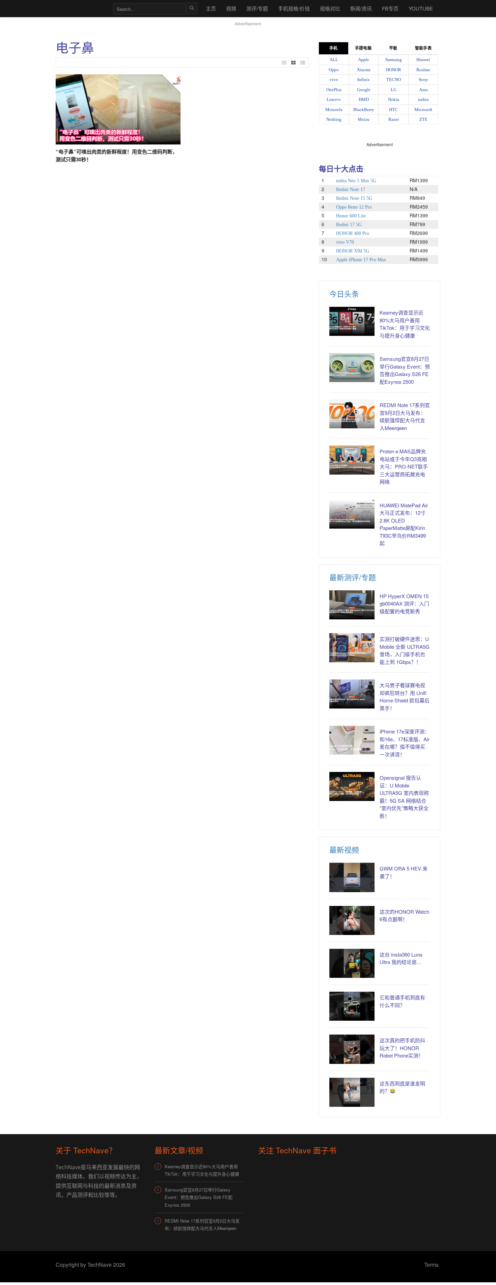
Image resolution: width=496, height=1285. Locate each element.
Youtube (421, 8)
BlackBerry (363, 109)
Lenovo (334, 99)
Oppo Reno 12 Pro (354, 207)
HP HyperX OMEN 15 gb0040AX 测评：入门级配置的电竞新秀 (404, 603)
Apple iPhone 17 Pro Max (361, 259)
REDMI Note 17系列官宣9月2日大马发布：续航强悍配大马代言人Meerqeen (405, 416)
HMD (364, 99)
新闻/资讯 (361, 8)
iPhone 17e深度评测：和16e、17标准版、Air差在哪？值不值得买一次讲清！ (405, 743)
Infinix (363, 79)
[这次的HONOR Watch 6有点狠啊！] (352, 920)
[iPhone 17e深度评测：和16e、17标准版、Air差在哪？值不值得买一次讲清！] (352, 740)
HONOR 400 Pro (352, 233)
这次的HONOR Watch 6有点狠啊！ (404, 915)
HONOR (393, 69)
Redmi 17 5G (349, 224)
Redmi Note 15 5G (354, 198)
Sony (423, 79)
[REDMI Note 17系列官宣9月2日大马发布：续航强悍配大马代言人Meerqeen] (352, 413)
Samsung (393, 59)
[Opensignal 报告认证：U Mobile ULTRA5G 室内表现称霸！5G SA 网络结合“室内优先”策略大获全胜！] (352, 786)
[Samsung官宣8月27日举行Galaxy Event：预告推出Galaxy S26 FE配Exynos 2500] (352, 367)
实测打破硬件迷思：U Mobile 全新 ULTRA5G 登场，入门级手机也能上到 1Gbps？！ (405, 650)
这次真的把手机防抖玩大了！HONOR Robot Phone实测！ (402, 1048)
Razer (393, 119)
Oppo (334, 69)
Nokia (393, 99)
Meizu (363, 119)
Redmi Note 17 (350, 189)
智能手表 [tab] (423, 48)
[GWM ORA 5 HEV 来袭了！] (352, 877)
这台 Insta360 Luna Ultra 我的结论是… (401, 958)
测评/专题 (257, 8)
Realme (423, 69)
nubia (423, 99)
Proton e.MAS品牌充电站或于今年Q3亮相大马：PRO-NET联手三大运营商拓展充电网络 (404, 466)
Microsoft (423, 109)
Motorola (333, 109)
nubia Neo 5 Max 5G (356, 180)
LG (393, 89)
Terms (431, 1264)
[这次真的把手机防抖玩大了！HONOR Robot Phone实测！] (352, 1049)
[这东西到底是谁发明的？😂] (352, 1092)
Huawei (423, 59)
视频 (231, 8)
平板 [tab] (393, 48)
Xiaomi (363, 69)
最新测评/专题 (352, 577)
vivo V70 (345, 242)
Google (363, 89)
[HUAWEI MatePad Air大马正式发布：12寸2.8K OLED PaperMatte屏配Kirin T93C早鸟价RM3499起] (352, 514)
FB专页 (390, 8)
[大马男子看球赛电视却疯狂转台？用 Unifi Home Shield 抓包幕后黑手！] (352, 693)
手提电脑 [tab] (363, 48)
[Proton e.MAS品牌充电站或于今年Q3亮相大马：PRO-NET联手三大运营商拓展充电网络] (352, 460)
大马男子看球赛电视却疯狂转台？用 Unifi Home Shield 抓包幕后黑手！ (405, 696)
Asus (423, 89)
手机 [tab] (333, 48)
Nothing (333, 119)
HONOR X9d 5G (352, 250)
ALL (334, 59)
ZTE (423, 119)
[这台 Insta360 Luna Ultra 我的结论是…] (352, 963)
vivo (334, 79)
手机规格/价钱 (294, 8)
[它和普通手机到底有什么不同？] (352, 1006)
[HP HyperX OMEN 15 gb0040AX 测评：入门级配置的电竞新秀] (352, 604)
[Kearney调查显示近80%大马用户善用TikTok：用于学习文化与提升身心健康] (352, 321)
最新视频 (344, 849)
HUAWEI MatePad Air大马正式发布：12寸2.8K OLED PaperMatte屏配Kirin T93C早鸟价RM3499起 (404, 524)
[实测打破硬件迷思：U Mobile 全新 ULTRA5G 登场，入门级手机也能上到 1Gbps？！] (352, 647)
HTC (393, 109)
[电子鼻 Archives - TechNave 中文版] (81, 8)
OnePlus (333, 89)
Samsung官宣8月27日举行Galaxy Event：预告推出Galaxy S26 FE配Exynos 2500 (405, 370)
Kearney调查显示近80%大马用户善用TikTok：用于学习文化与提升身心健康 (405, 324)
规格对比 (330, 8)
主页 (211, 8)
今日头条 (344, 293)
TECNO (393, 79)
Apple (363, 59)
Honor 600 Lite (351, 215)
